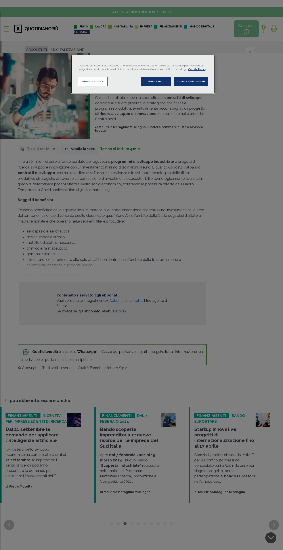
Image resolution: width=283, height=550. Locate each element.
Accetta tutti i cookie (191, 81)
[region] (143, 74)
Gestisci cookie (93, 81)
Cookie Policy (197, 69)
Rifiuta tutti (155, 81)
